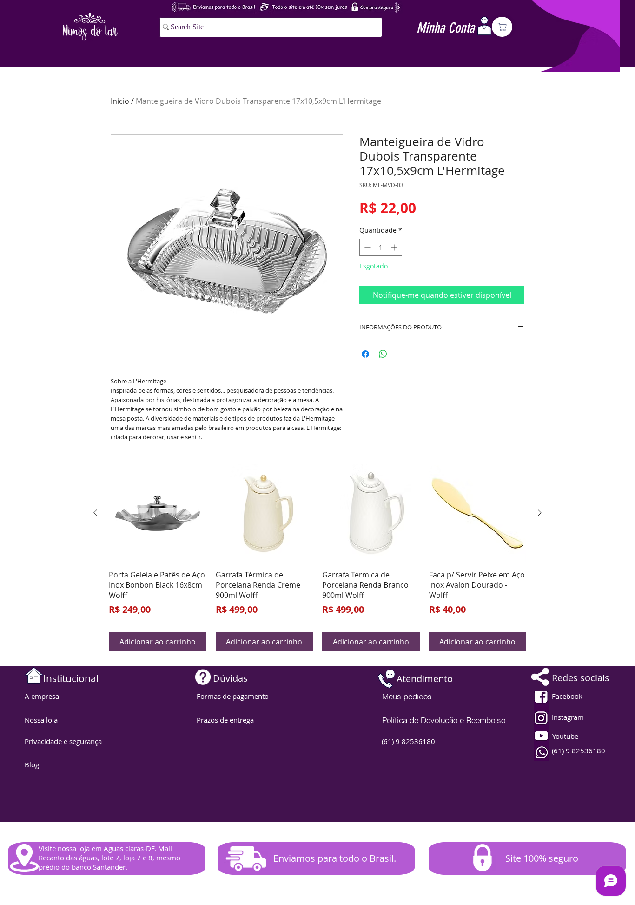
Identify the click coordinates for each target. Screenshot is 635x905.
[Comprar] (502, 27)
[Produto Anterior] (95, 512)
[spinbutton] (380, 247)
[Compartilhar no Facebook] (365, 354)
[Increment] (395, 247)
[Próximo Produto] (539, 512)
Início (120, 101)
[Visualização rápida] (157, 513)
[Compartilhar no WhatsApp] (383, 354)
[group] (317, 557)
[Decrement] (366, 247)
